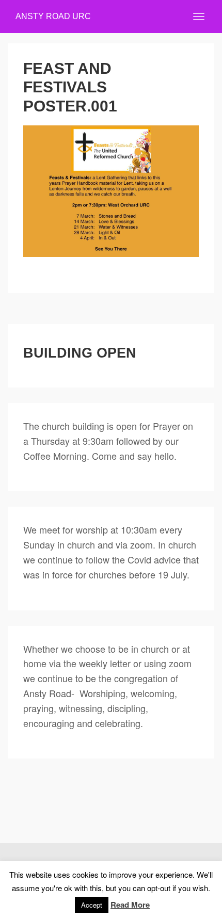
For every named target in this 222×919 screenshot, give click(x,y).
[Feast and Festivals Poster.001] (111, 191)
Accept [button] (91, 905)
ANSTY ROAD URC (53, 16)
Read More (130, 904)
